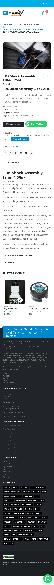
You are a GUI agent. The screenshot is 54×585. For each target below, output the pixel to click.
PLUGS (22, 518)
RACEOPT (7, 522)
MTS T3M (28, 509)
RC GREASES (15, 113)
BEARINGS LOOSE (38, 487)
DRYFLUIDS (8, 312)
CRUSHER (26, 492)
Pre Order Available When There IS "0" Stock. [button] (20, 300)
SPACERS (7, 530)
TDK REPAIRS (15, 116)
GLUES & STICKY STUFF (12, 496)
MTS (5, 505)
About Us (6, 472)
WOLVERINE (8, 543)
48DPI (15, 487)
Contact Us (7, 464)
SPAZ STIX (18, 530)
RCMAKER (31, 522)
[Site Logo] (16, 13)
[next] (49, 76)
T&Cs (4, 469)
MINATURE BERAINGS (36, 500)
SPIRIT (6, 535)
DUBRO (36, 492)
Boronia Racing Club (10, 440)
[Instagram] (46, 3)
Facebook (5, 152)
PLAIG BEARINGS (10, 518)
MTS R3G (7, 509)
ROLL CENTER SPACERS (21, 526)
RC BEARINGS (19, 522)
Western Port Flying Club (11, 425)
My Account (7, 466)
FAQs (5, 461)
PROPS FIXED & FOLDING (37, 518)
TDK (9, 116)
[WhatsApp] (49, 3)
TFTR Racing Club (9, 436)
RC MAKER (42, 522)
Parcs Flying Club (9, 429)
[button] (5, 13)
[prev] (45, 76)
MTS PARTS (15, 505)
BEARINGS (24, 487)
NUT (37, 509)
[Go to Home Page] (4, 27)
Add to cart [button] (44, 300)
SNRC (35, 526)
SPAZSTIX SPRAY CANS (33, 530)
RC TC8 (6, 526)
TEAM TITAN (43, 539)
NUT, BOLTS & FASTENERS (14, 513)
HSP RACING (20, 500)
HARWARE (28, 496)
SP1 (42, 526)
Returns (6, 477)
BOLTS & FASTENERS (12, 492)
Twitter (10, 152)
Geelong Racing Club (10, 448)
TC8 (13, 535)
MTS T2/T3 (18, 509)
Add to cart (15, 124)
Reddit (26, 152)
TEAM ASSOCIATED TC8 (12, 539)
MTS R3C (38, 505)
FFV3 (44, 492)
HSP (36, 496)
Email (21, 152)
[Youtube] (43, 3)
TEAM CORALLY (35, 312)
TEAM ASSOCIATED (25, 535)
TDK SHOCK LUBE (27, 116)
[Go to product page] (15, 292)
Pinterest (15, 152)
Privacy (5, 474)
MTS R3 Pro (27, 505)
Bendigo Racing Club (10, 444)
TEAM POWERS (30, 539)
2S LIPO (7, 487)
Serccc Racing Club (9, 433)
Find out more (20, 139)
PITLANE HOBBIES (33, 513)
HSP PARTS (8, 500)
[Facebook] (40, 3)
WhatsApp (31, 152)
